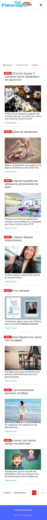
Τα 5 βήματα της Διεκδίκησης (21, 132)
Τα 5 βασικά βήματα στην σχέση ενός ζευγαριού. (23, 338)
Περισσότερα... (11, 123)
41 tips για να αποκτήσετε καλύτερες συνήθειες (19, 391)
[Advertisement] (23, 33)
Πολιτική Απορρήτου (24, 510)
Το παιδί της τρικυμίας (17, 291)
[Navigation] (41, 5)
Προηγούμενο (20, 492)
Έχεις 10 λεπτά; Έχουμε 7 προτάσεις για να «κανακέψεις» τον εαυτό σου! (22, 77)
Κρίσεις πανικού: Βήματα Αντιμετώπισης (19, 238)
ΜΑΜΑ (7, 73)
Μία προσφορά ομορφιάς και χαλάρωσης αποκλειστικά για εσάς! (21, 184)
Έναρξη (7, 492)
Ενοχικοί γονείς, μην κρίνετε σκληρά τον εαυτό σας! (20, 442)
